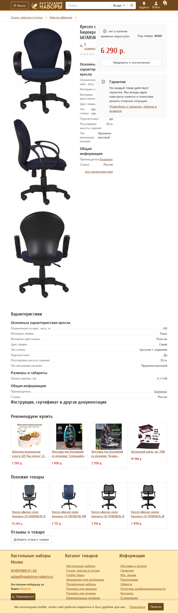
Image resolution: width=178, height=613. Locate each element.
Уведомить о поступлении (131, 62)
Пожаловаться (25, 596)
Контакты (127, 593)
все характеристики (99, 171)
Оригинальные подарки (83, 597)
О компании (129, 597)
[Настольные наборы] (47, 5)
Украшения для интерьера (85, 579)
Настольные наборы (80, 566)
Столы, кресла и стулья (83, 570)
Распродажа (129, 579)
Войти (156, 7)
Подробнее (137, 607)
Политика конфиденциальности (143, 588)
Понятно (155, 607)
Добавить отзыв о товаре (31, 539)
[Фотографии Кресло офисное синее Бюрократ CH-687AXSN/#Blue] (42, 70)
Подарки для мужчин (81, 593)
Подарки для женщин (81, 588)
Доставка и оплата (133, 566)
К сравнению (92, 46)
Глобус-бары (75, 575)
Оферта (126, 584)
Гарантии (127, 570)
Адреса (144, 7)
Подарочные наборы (81, 584)
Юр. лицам (128, 575)
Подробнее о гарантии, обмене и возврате (133, 108)
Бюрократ (106, 159)
